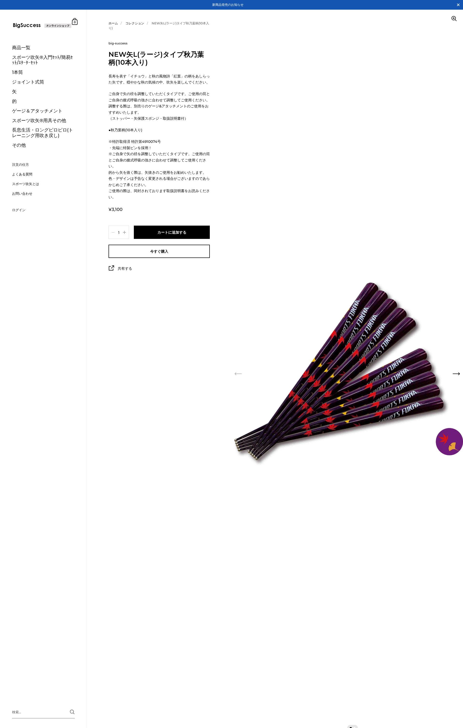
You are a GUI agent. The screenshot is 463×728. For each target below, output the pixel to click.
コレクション (134, 23)
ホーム (113, 23)
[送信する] (72, 711)
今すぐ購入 (159, 251)
